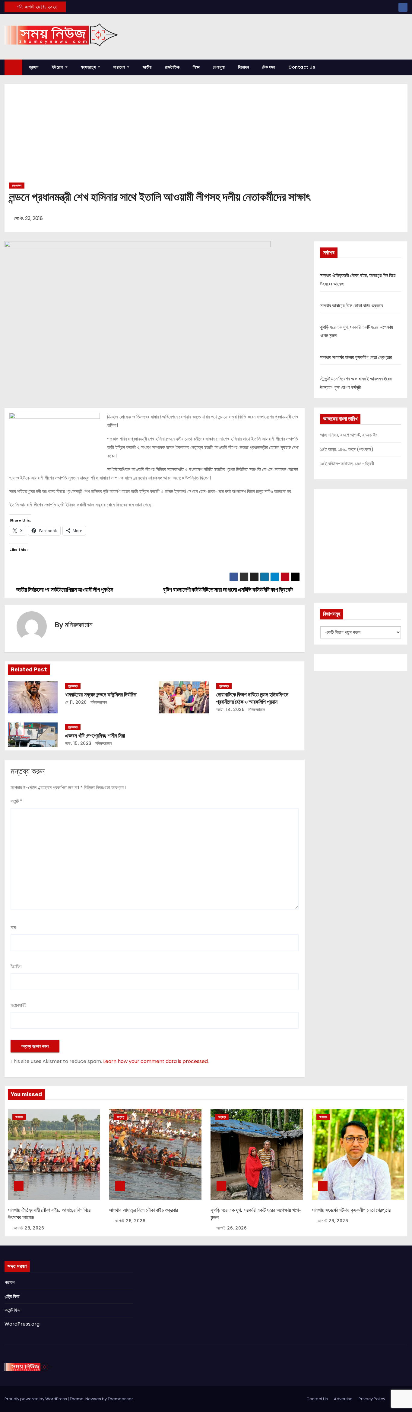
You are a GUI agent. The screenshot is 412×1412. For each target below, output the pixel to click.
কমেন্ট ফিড (13, 1310)
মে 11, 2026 (76, 702)
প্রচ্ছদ (34, 67)
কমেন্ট (16, 801)
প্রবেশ (9, 1282)
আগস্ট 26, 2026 (130, 1221)
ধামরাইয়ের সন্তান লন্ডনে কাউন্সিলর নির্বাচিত (100, 694)
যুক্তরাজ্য (16, 185)
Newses (93, 1399)
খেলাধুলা (219, 67)
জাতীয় (147, 67)
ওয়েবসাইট (18, 1005)
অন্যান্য (19, 1117)
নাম (13, 927)
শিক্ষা (196, 67)
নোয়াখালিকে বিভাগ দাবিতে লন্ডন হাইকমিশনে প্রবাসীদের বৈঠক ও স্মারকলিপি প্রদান (252, 698)
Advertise (343, 1399)
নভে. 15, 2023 (78, 743)
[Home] (13, 67)
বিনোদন (243, 67)
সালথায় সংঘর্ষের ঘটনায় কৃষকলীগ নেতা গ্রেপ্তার (356, 357)
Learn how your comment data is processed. (156, 1061)
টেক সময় (268, 67)
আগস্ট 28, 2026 (29, 1228)
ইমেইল (16, 966)
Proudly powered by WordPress (36, 1399)
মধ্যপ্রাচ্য (89, 67)
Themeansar (120, 1399)
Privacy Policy (372, 1399)
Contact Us (301, 67)
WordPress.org (22, 1323)
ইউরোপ (58, 67)
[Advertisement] (206, 135)
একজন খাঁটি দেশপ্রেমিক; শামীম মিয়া (95, 735)
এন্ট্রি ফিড (12, 1296)
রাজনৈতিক (172, 67)
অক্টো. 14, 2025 (230, 709)
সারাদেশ (119, 67)
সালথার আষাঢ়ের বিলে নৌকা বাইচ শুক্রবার (351, 305)
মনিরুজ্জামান (79, 625)
